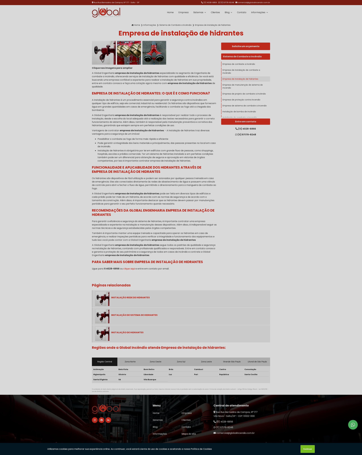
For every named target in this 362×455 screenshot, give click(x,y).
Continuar (307, 449)
